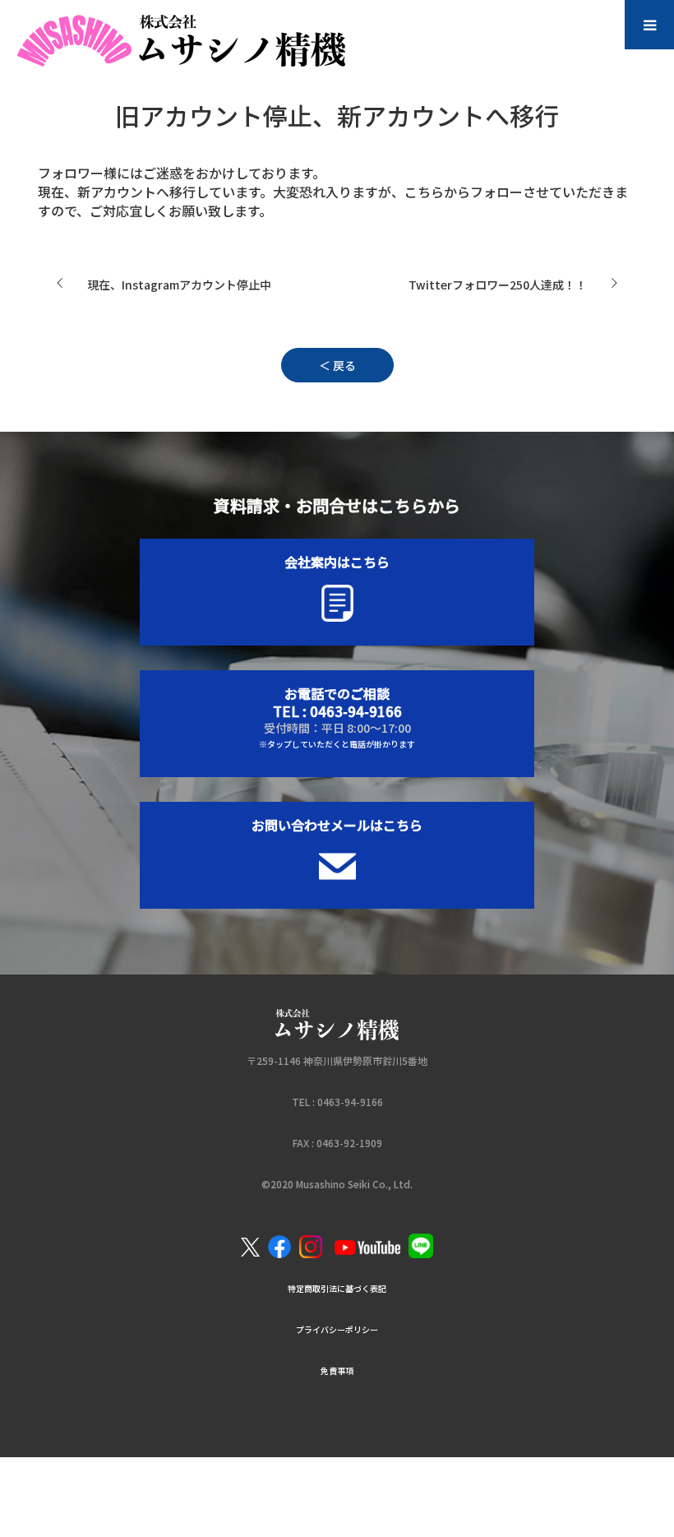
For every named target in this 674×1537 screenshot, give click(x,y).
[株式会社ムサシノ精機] (195, 33)
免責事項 (337, 1370)
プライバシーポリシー (337, 1329)
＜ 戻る (337, 365)
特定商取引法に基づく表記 (337, 1288)
